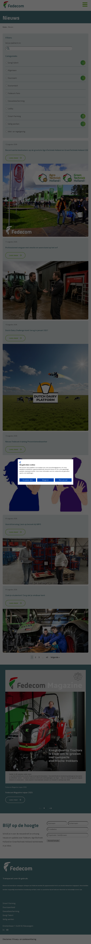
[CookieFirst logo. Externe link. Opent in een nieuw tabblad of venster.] (20, 462)
